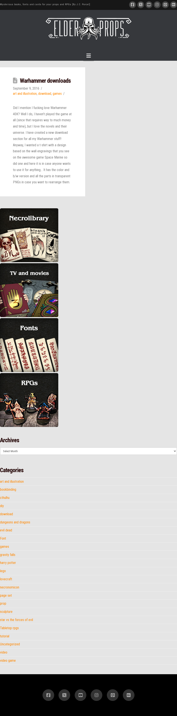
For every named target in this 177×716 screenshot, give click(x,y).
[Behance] (173, 4)
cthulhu (4, 498)
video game (8, 660)
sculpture (6, 611)
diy (2, 506)
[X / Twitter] (140, 4)
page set (6, 595)
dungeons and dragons (15, 522)
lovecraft (6, 579)
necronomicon (9, 587)
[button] (88, 56)
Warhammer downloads (45, 80)
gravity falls (7, 555)
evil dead (6, 530)
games (57, 94)
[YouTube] (148, 4)
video (3, 652)
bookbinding (8, 489)
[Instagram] (157, 4)
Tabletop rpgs (9, 628)
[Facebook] (132, 4)
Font (3, 538)
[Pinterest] (165, 4)
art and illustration (25, 94)
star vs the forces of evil (16, 620)
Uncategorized (10, 644)
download (44, 94)
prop (3, 603)
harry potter (8, 563)
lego (3, 571)
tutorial (4, 636)
